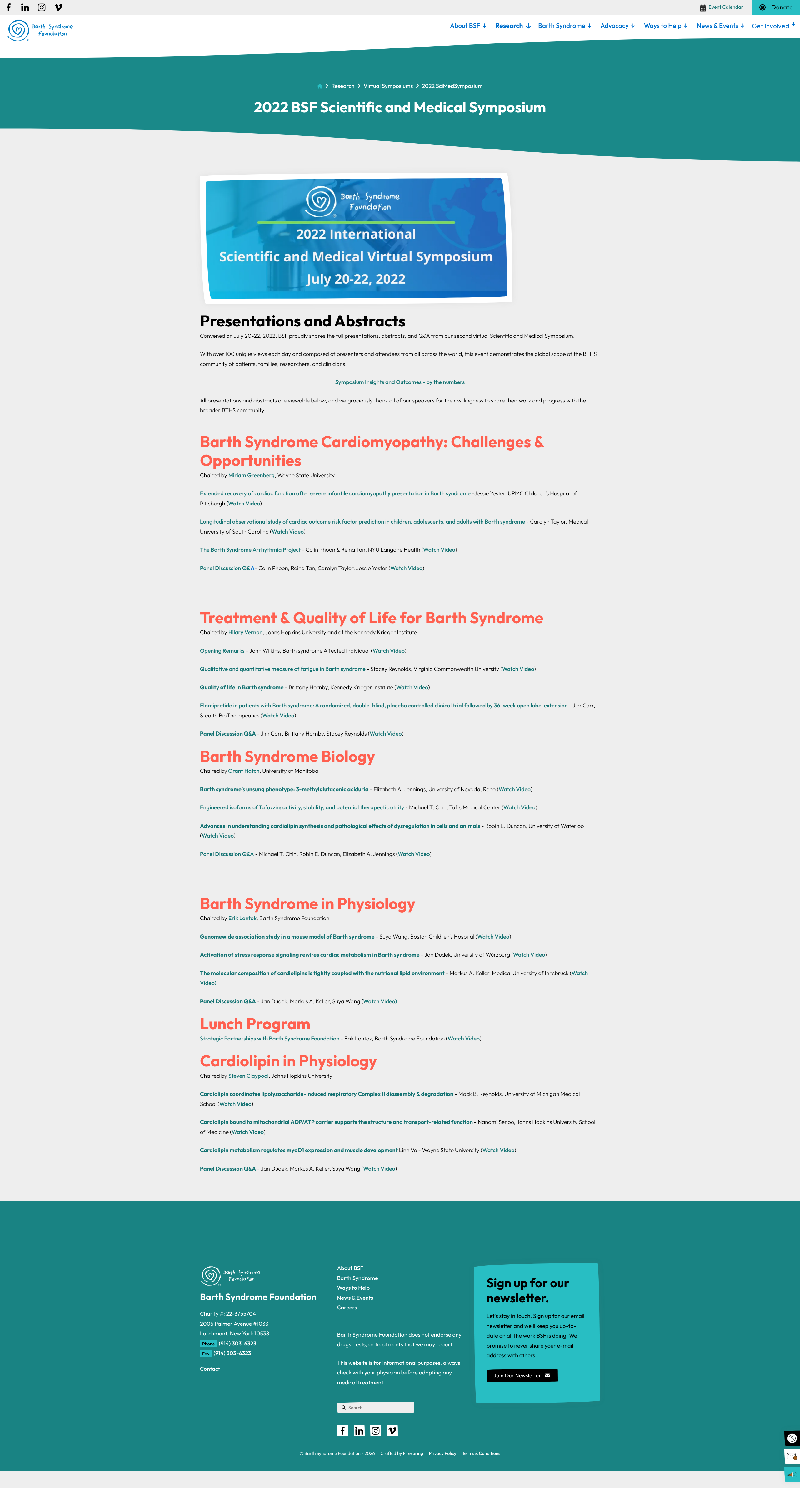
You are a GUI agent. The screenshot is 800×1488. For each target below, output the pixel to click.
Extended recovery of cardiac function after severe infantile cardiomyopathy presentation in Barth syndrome (335, 493)
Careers (347, 1307)
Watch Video (244, 503)
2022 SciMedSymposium (452, 85)
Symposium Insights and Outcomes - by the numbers (400, 382)
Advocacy (614, 26)
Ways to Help (663, 26)
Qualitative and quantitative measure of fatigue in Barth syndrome (283, 668)
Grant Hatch (243, 770)
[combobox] (375, 1407)
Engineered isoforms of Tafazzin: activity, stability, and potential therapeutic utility (302, 807)
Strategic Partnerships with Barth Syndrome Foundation (269, 1038)
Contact (210, 1368)
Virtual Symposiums (388, 85)
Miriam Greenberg (251, 475)
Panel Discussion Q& (225, 568)
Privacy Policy (442, 1453)
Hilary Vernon (245, 632)
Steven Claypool (248, 1075)
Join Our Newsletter (518, 1376)
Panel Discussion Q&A (227, 854)
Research (509, 26)
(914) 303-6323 (237, 1343)
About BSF (465, 26)
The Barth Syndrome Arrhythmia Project (250, 549)
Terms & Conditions (481, 1453)
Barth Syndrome (561, 26)
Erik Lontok (242, 918)
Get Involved (770, 26)
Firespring (413, 1453)
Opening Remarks (222, 650)
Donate (782, 7)
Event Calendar (725, 7)
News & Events (717, 26)
